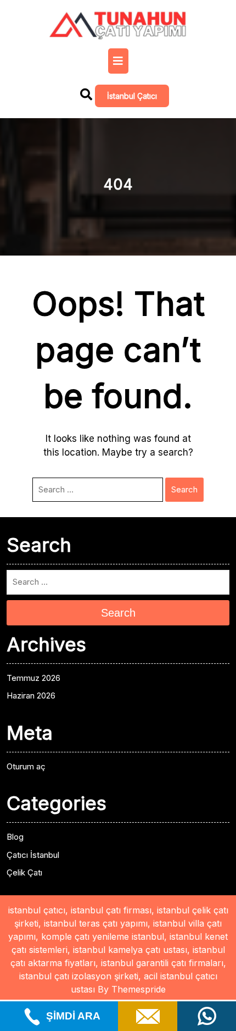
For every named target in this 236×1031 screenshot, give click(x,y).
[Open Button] (118, 61)
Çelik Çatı (24, 872)
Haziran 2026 (31, 695)
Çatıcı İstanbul (33, 855)
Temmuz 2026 (33, 678)
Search (184, 489)
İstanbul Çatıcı (132, 96)
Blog (15, 837)
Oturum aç (26, 766)
